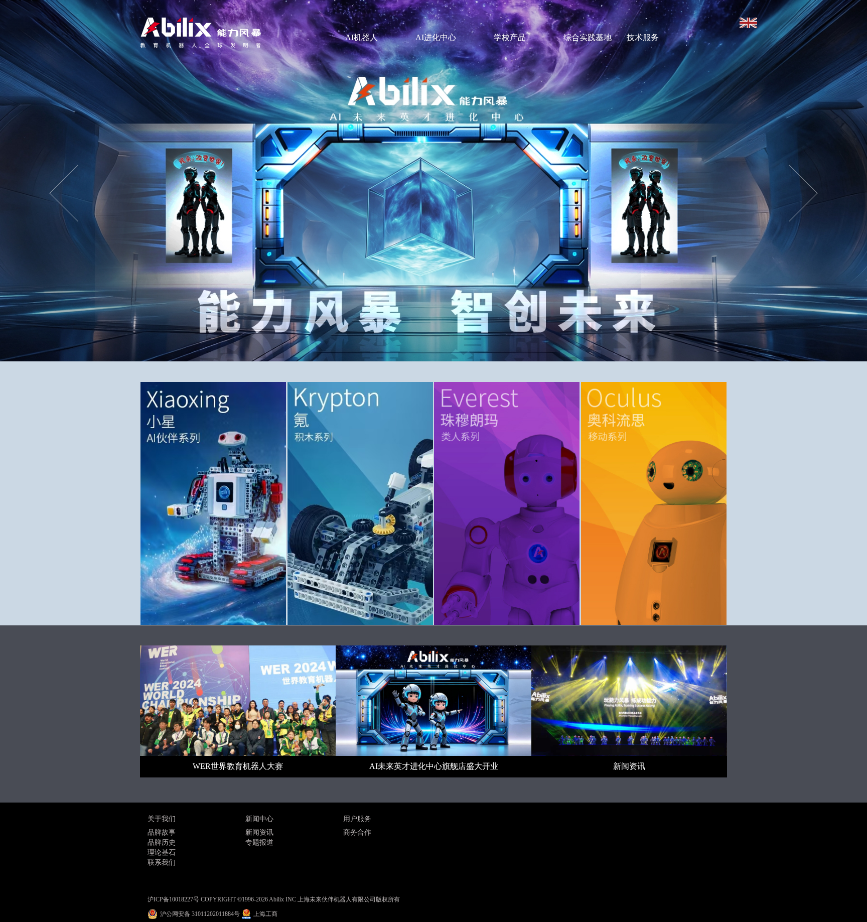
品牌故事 (162, 832)
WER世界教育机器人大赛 (238, 766)
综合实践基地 (587, 37)
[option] (433, 180)
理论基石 (162, 852)
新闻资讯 (629, 766)
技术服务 (643, 37)
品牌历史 (162, 842)
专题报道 (259, 842)
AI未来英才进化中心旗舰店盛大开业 (433, 766)
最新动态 (455, 815)
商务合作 (357, 832)
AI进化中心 (435, 37)
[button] (65, 180)
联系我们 (162, 862)
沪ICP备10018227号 (173, 899)
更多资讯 (455, 865)
